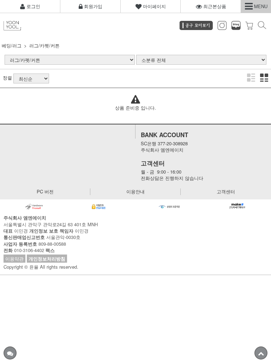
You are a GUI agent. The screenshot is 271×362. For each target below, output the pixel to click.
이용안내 (135, 191)
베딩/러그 (12, 45)
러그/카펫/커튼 (44, 45)
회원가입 (92, 6)
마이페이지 (153, 6)
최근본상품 (214, 6)
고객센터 (226, 191)
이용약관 (14, 258)
